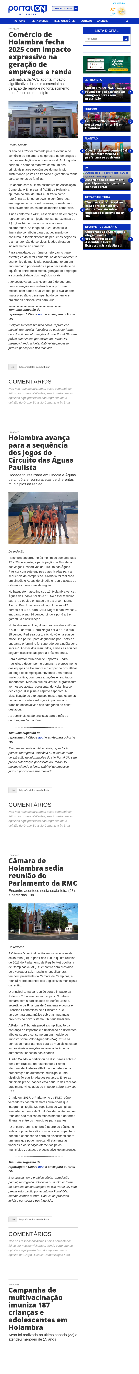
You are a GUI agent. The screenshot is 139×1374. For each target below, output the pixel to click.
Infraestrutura (97, 197)
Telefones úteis (64, 21)
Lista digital (40, 21)
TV (86, 167)
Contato (86, 21)
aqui (41, 314)
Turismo (90, 109)
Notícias (19, 21)
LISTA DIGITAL (106, 31)
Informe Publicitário (100, 226)
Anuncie (102, 21)
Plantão (91, 138)
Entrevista (93, 79)
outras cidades (65, 8)
